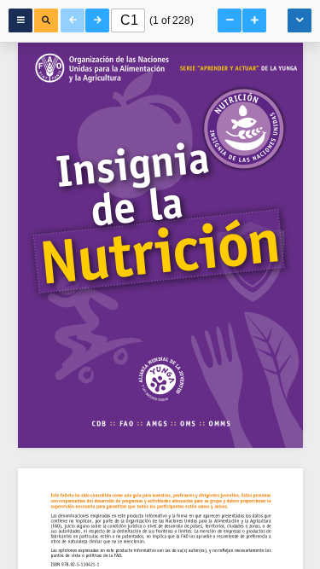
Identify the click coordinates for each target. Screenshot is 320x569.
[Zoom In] (254, 20)
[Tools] (299, 20)
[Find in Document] (46, 20)
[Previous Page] (72, 20)
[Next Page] (97, 20)
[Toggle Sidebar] (20, 20)
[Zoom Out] (229, 20)
